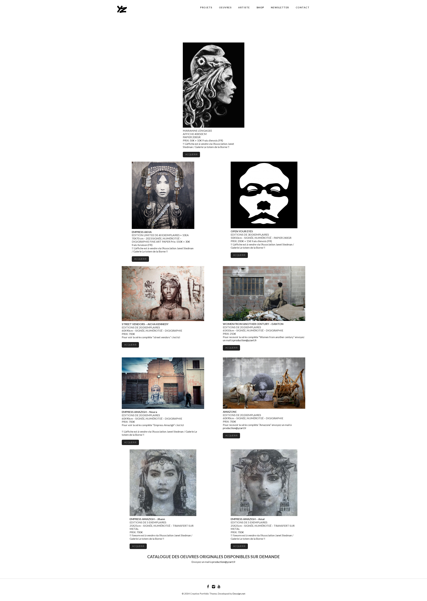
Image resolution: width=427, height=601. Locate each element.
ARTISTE (244, 7)
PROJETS (206, 7)
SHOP (260, 7)
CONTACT (303, 7)
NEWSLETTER (280, 7)
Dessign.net (239, 593)
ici (178, 337)
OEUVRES (225, 7)
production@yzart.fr (245, 340)
